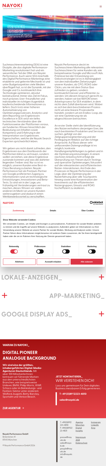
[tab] (53, 277)
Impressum (81, 437)
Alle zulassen (87, 262)
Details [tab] (53, 210)
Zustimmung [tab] (18, 210)
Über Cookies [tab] (87, 210)
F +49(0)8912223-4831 (66, 429)
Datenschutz (81, 442)
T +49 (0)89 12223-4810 (72, 393)
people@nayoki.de (66, 450)
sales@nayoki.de (69, 399)
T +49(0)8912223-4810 (65, 423)
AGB (78, 439)
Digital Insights (79, 429)
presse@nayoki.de (66, 438)
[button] (14, 408)
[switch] (40, 251)
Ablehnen (19, 262)
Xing (93, 427)
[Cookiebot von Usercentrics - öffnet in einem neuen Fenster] (91, 203)
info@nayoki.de (66, 455)
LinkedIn (95, 424)
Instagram (96, 422)
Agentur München (80, 423)
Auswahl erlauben (53, 262)
